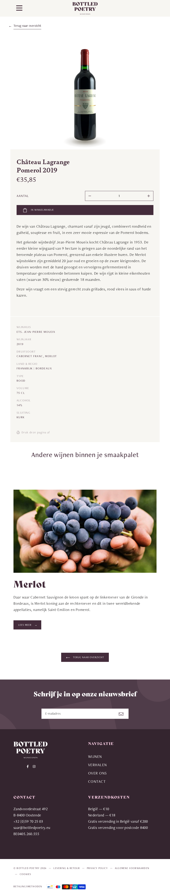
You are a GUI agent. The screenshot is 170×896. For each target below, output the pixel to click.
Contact (97, 781)
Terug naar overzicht (27, 25)
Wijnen (95, 756)
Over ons (97, 773)
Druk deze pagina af (36, 432)
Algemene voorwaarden (132, 868)
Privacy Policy (97, 868)
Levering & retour (66, 868)
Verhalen (97, 764)
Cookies (25, 874)
